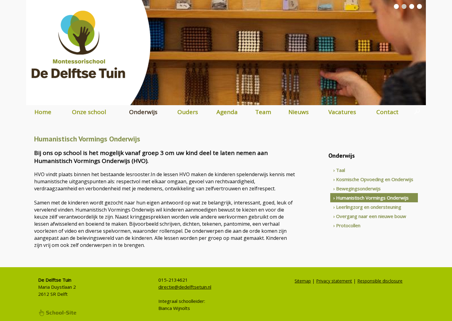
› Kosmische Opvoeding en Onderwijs (373, 179)
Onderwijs (143, 112)
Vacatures (342, 112)
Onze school (89, 112)
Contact (387, 112)
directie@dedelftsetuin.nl (184, 287)
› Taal (339, 170)
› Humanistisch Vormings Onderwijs (371, 198)
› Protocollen (346, 225)
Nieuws (298, 112)
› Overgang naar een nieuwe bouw (369, 216)
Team (263, 112)
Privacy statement (334, 281)
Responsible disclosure (379, 281)
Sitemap (303, 281)
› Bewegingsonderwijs (357, 188)
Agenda (227, 112)
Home (42, 112)
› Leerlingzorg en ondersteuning (367, 207)
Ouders (187, 112)
